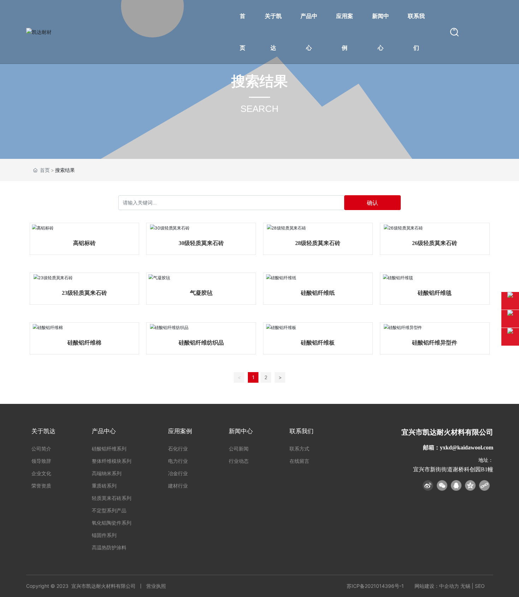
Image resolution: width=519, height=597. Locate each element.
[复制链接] (484, 485)
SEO (480, 586)
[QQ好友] (456, 485)
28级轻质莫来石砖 (317, 243)
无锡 (465, 586)
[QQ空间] (470, 485)
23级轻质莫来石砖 (84, 293)
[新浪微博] (428, 485)
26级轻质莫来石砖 (434, 243)
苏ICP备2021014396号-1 (375, 586)
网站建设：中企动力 (436, 586)
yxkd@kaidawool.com (466, 447)
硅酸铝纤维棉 (84, 343)
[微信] (442, 485)
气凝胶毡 (201, 293)
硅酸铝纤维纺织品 (201, 343)
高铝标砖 (84, 243)
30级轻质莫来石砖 (201, 243)
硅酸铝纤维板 (318, 343)
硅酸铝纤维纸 (318, 293)
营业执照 (156, 586)
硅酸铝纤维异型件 (434, 343)
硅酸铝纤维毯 (435, 293)
